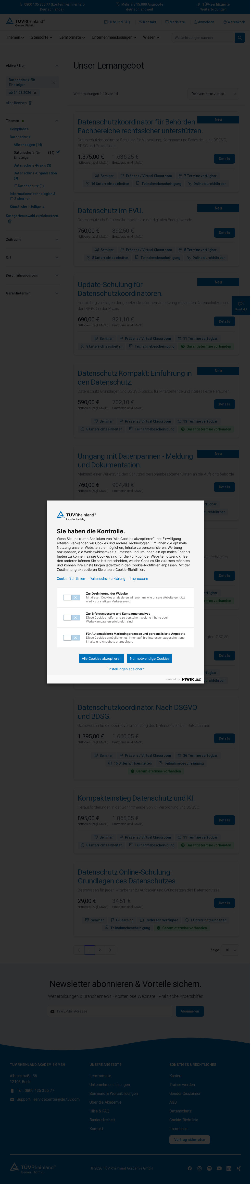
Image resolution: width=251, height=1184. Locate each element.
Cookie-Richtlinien (71, 579)
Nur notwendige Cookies (149, 658)
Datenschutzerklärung (107, 579)
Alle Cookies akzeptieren (101, 658)
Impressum (139, 579)
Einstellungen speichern (125, 669)
